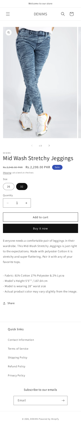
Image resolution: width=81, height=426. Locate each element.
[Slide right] (49, 145)
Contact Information (21, 340)
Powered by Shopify (49, 419)
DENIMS (34, 419)
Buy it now (40, 228)
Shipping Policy (17, 357)
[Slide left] (32, 145)
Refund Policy (16, 366)
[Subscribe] (63, 400)
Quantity (8, 195)
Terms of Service (18, 348)
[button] (8, 14)
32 (21, 186)
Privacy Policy (16, 375)
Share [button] (11, 303)
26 (8, 186)
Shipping (7, 172)
